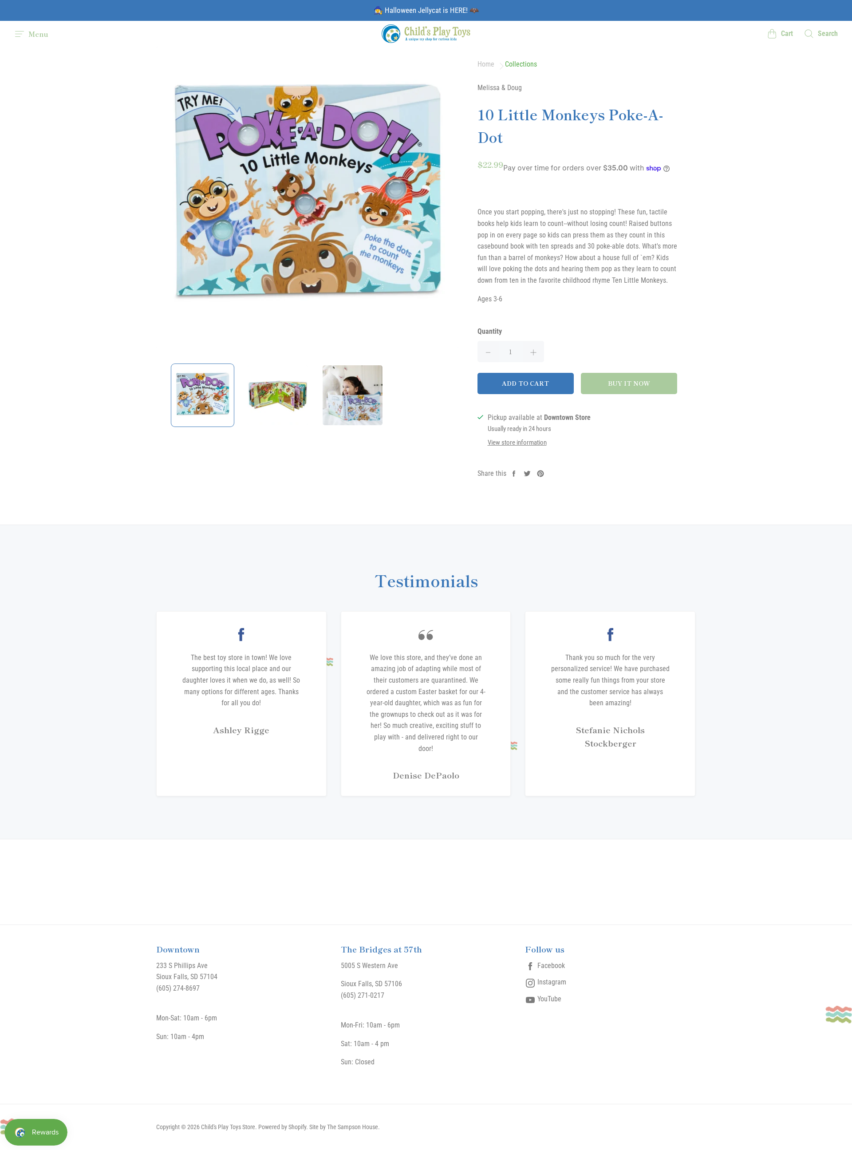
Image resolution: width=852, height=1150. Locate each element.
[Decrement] (488, 351)
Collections (521, 64)
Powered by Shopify (282, 1126)
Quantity (489, 331)
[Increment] (533, 351)
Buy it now (629, 383)
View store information (517, 443)
